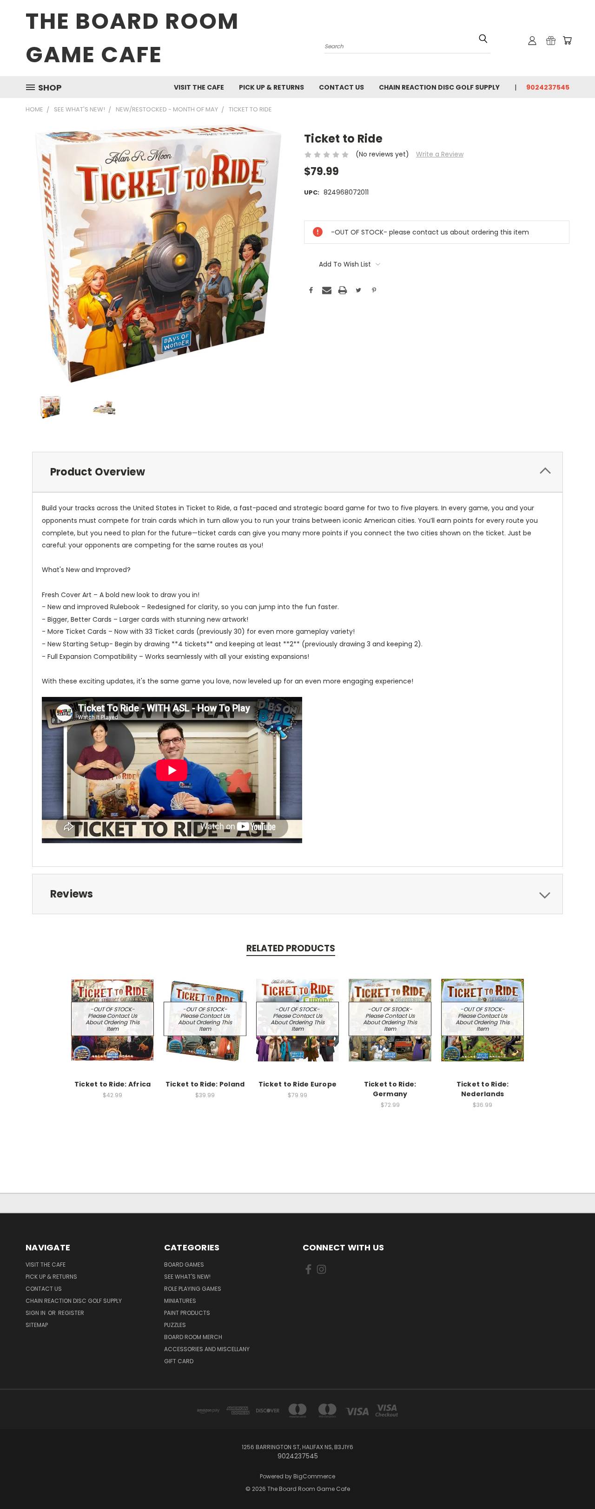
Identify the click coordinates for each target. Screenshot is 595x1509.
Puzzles (175, 1325)
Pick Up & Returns (271, 87)
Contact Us (341, 87)
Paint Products (187, 1313)
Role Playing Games (192, 1289)
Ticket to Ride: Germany (390, 1089)
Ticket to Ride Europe (297, 1084)
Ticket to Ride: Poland (205, 1084)
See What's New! (187, 1277)
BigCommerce (314, 1476)
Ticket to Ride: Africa (112, 1084)
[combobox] (407, 45)
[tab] (297, 472)
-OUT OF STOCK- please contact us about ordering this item (112, 1018)
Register (71, 1313)
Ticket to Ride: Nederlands (482, 1089)
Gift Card (178, 1361)
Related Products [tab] (290, 948)
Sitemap (37, 1325)
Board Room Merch (193, 1337)
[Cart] (567, 40)
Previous (570, 1480)
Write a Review (439, 154)
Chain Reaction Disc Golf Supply (439, 87)
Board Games (184, 1264)
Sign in (36, 1313)
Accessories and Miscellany (207, 1349)
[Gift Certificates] (550, 40)
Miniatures (180, 1301)
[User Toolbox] (532, 40)
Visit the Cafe (199, 87)
